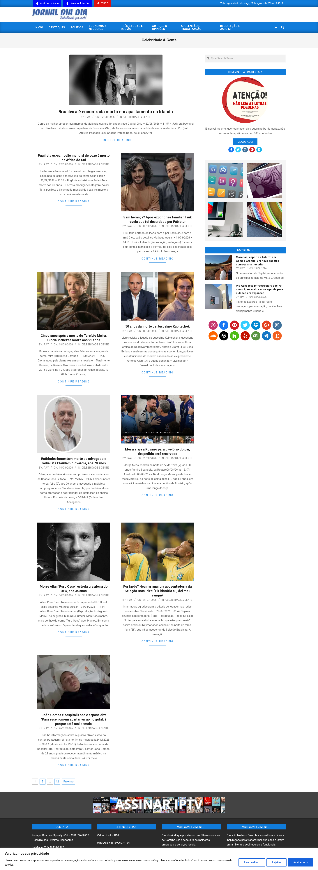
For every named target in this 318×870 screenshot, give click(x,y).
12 (57, 781)
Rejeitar (276, 862)
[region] (159, 859)
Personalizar (252, 862)
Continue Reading (116, 140)
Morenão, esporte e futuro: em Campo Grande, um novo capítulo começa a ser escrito (257, 260)
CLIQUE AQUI (245, 141)
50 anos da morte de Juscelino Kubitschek (157, 326)
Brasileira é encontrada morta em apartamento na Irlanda (115, 111)
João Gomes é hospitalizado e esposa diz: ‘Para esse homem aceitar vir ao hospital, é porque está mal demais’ (73, 719)
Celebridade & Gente (137, 116)
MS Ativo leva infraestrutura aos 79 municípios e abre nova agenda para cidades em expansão (259, 289)
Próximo (68, 781)
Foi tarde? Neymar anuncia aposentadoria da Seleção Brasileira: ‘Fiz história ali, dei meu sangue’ (157, 590)
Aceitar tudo (300, 862)
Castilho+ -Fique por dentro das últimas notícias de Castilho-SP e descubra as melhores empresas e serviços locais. (191, 840)
